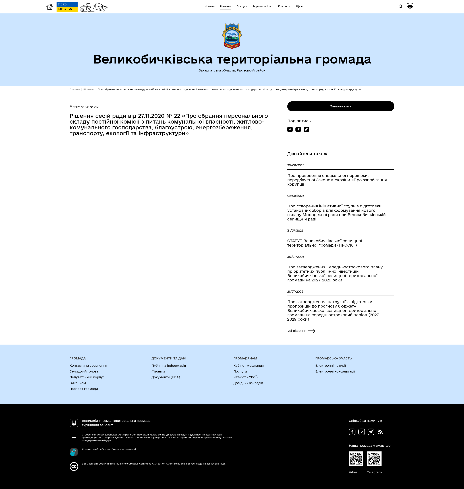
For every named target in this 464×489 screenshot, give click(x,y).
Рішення (88, 89)
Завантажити (340, 106)
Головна (75, 89)
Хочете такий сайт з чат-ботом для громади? (109, 449)
